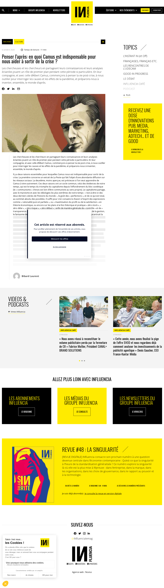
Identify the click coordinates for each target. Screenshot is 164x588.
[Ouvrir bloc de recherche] (3, 10)
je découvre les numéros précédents (131, 485)
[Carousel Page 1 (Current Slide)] (79, 360)
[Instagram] (84, 533)
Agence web (78, 572)
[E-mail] (18, 89)
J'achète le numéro (72, 485)
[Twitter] (8, 89)
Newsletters (59, 10)
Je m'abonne (26, 411)
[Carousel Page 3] (84, 360)
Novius (88, 572)
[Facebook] (3, 89)
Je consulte (82, 411)
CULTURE (19, 41)
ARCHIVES (7, 41)
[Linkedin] (13, 89)
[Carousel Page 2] (82, 360)
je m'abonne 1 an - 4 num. (98, 485)
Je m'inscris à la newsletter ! (137, 150)
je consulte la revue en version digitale (103, 493)
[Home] (82, 13)
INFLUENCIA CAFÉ (68, 330)
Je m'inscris (137, 411)
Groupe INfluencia (36, 10)
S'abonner (145, 10)
